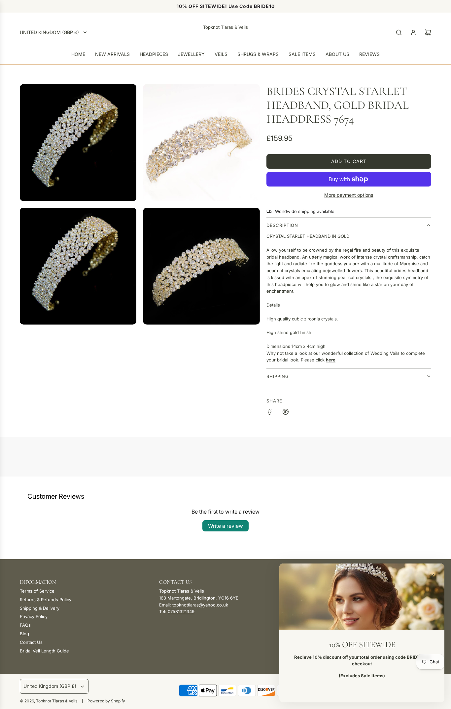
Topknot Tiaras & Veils (225, 27)
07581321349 (181, 611)
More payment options (348, 195)
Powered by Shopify (106, 700)
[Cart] (428, 32)
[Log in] (413, 32)
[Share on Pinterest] (285, 412)
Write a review (225, 525)
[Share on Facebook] (269, 412)
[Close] (432, 575)
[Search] (399, 32)
